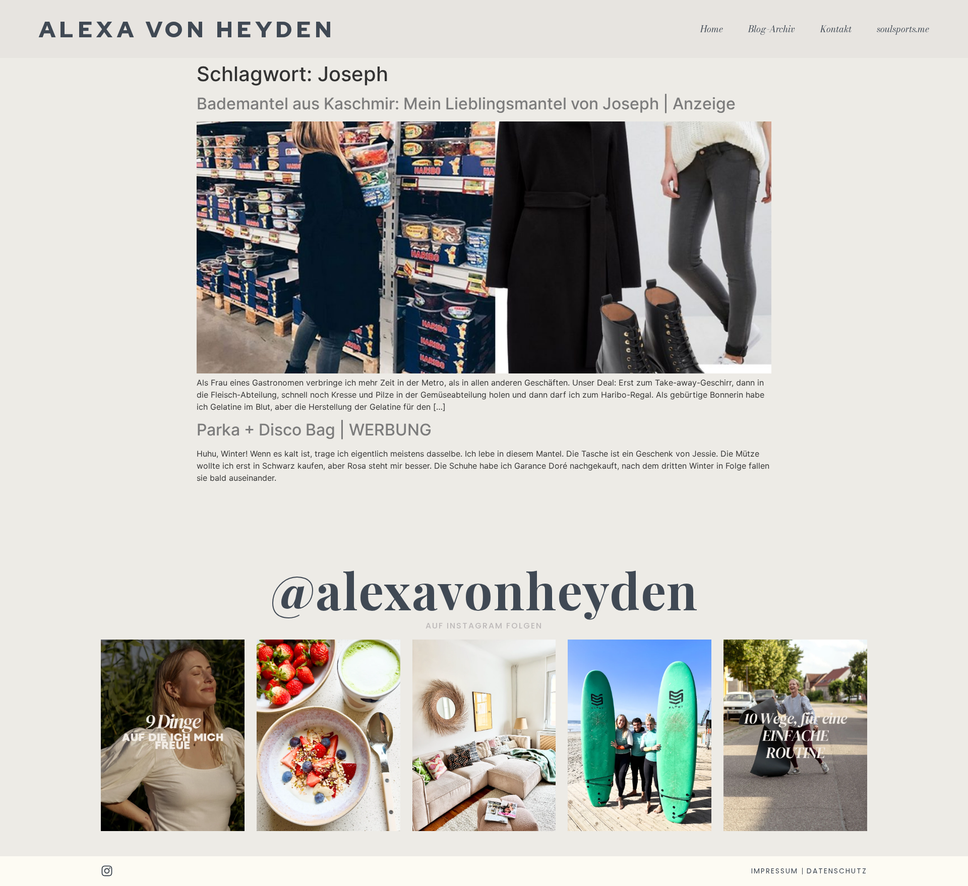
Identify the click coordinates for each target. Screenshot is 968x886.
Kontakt (836, 29)
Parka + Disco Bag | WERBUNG (314, 429)
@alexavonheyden (484, 589)
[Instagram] (107, 871)
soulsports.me (903, 29)
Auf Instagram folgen (484, 625)
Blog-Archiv (771, 29)
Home (711, 29)
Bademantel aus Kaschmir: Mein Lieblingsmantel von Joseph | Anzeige (466, 103)
